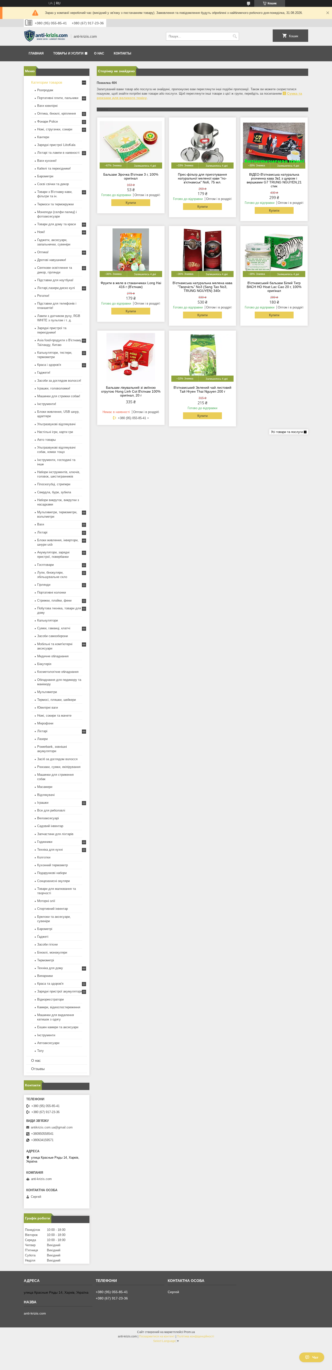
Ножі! (41, 232)
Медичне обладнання (53, 656)
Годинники (44, 842)
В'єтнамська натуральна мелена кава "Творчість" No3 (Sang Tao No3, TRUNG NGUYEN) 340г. (202, 287)
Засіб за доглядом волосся (57, 759)
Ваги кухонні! (47, 160)
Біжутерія (44, 664)
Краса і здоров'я (49, 365)
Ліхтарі (42, 532)
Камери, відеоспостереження (58, 1007)
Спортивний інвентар (52, 908)
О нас (99, 53)
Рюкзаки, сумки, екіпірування (58, 767)
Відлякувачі (46, 795)
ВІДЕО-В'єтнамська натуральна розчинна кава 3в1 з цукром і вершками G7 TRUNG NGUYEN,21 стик (274, 180)
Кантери (43, 137)
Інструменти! (46, 404)
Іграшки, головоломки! (53, 388)
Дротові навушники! (51, 260)
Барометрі (44, 929)
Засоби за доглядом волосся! (59, 380)
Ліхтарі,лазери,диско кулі (56, 288)
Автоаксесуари (48, 1043)
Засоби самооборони (52, 636)
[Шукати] (234, 36)
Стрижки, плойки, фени (54, 600)
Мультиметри (47, 692)
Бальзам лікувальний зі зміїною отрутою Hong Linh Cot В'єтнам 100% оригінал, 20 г (130, 391)
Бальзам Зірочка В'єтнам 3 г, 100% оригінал (130, 176)
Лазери (42, 739)
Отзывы (38, 1069)
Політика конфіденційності (195, 1336)
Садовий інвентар (50, 826)
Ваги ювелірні (47, 106)
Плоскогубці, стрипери (53, 484)
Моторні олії (46, 901)
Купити (131, 203)
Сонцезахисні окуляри (53, 881)
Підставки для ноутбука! (55, 280)
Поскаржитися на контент (157, 1336)
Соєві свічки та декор (53, 184)
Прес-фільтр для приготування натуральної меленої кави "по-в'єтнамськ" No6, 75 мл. (202, 178)
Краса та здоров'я (50, 983)
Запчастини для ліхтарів (55, 834)
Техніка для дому (50, 968)
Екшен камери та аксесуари (57, 1027)
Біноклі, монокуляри (52, 952)
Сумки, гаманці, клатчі (53, 628)
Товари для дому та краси (56, 224)
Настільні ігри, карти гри (55, 432)
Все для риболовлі (51, 810)
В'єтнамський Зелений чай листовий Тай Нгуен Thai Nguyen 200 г (202, 389)
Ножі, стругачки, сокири (54, 129)
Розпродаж (45, 90)
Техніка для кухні (50, 849)
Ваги (40, 524)
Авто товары (46, 440)
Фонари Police (47, 121)
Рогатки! (43, 295)
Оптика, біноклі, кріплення (56, 113)
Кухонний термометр (52, 865)
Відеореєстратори (50, 999)
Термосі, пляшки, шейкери (56, 700)
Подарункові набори (52, 873)
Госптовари (45, 565)
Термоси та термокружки (55, 204)
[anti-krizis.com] (46, 36)
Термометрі (45, 960)
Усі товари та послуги (287, 432)
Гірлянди (43, 584)
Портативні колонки (51, 592)
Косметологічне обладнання (58, 672)
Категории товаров (46, 82)
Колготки (43, 857)
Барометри (45, 176)
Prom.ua (189, 1332)
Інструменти (46, 1035)
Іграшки (42, 802)
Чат (315, 1357)
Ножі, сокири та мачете (54, 715)
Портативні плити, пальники (57, 98)
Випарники (45, 976)
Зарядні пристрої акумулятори (59, 991)
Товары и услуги (68, 53)
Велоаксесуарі (48, 818)
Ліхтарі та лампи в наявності (58, 152)
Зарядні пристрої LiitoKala (56, 145)
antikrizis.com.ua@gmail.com (52, 1127)
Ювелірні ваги (47, 707)
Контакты (122, 53)
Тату (40, 1051)
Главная (36, 53)
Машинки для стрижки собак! (58, 396)
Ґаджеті (42, 936)
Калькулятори (47, 620)
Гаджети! (43, 372)
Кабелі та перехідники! (54, 168)
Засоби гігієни (47, 944)
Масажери (44, 787)
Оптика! (43, 252)
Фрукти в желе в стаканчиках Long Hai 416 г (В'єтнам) (131, 285)
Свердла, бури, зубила (54, 492)
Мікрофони (45, 723)
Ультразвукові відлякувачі (56, 424)
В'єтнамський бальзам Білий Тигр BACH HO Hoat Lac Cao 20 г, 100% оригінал (274, 287)
